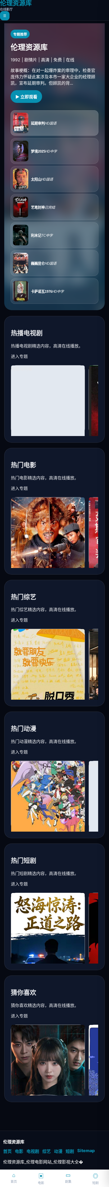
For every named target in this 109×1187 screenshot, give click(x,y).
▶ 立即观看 (26, 96)
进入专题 (19, 356)
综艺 (46, 1151)
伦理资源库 (16, 5)
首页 (7, 1151)
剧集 (68, 1178)
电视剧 (32, 1151)
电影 (19, 1151)
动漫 (58, 1151)
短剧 (70, 1151)
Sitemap (86, 1150)
